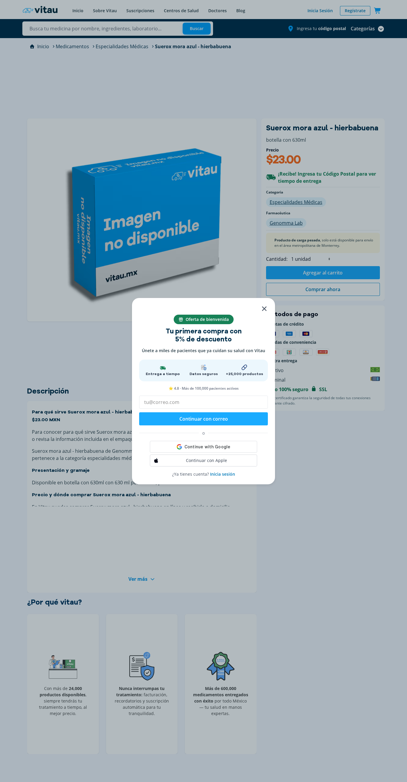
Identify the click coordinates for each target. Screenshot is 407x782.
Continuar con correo (203, 419)
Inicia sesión (222, 474)
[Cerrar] (264, 309)
